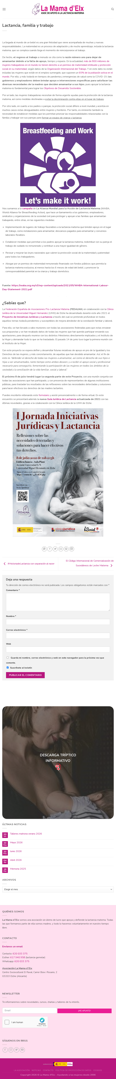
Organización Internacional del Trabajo (66, 69)
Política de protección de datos (73, 1070)
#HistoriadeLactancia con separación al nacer (30, 563)
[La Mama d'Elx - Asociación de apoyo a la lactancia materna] (58, 9)
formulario (44, 395)
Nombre (11, 616)
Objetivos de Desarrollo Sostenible (62, 88)
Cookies (97, 1070)
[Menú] (4, 9)
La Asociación (22, 1070)
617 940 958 (17, 957)
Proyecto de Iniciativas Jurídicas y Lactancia (27, 317)
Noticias (36, 1070)
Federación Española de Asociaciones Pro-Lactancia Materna (37, 309)
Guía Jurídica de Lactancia (61, 399)
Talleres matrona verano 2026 (26, 833)
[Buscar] (112, 9)
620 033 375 (20, 953)
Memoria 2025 (18, 868)
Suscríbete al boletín (21, 667)
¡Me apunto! (84, 1010)
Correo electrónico (16, 629)
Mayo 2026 (16, 842)
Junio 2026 (16, 851)
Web (8, 643)
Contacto (48, 1070)
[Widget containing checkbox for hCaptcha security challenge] (25, 1022)
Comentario (13, 590)
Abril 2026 (16, 860)
